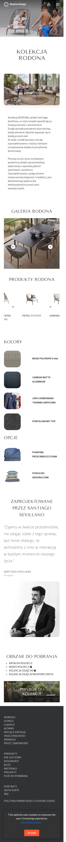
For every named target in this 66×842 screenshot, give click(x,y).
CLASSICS (9, 724)
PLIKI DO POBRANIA (16, 776)
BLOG (7, 764)
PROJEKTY (10, 772)
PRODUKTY (10, 753)
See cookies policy (30, 822)
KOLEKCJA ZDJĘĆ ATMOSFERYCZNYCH (31, 674)
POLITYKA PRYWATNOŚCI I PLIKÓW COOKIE (29, 801)
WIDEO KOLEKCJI (19, 666)
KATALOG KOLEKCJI (20, 663)
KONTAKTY (10, 786)
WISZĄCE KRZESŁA (15, 732)
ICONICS (9, 721)
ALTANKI (9, 728)
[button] (58, 4)
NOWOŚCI (10, 717)
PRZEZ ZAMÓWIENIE (16, 743)
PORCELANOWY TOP (44, 421)
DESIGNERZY (11, 761)
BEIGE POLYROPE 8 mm (45, 358)
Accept (32, 832)
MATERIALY (10, 768)
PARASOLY (10, 739)
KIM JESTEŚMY (12, 757)
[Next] (50, 247)
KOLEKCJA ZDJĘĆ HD (21, 670)
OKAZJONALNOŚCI (15, 735)
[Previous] (13, 247)
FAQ (6, 793)
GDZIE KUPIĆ (11, 790)
